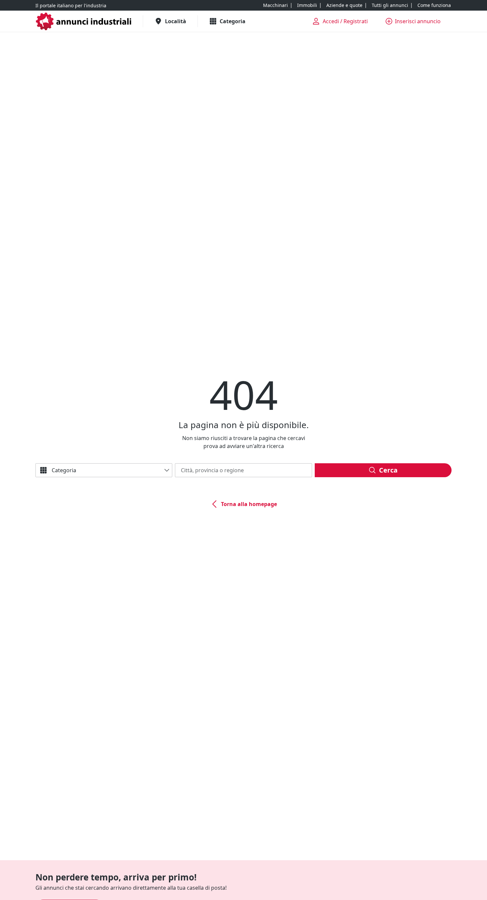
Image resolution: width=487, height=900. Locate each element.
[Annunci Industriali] (83, 21)
